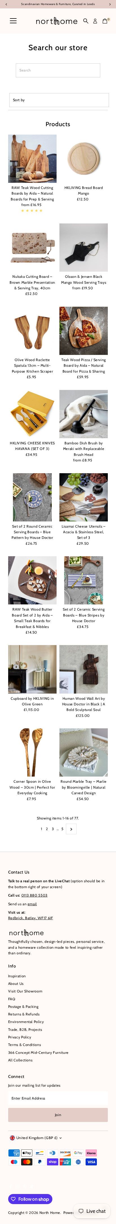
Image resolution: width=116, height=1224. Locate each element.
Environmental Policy (26, 1022)
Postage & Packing (23, 1006)
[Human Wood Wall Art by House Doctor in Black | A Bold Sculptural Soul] (83, 669)
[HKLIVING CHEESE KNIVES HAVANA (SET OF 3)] (32, 414)
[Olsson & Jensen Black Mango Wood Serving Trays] (83, 247)
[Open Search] (85, 21)
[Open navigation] (13, 21)
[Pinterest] (25, 1187)
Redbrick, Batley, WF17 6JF (30, 918)
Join (58, 1115)
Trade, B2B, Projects (25, 1029)
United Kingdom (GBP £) (37, 1138)
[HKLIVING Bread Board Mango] (83, 159)
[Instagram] (17, 1187)
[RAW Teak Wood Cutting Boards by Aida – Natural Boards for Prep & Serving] (32, 159)
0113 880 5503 (34, 895)
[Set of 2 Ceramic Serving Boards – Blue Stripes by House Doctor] (83, 580)
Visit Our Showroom (25, 991)
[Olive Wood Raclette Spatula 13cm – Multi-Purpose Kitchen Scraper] (32, 331)
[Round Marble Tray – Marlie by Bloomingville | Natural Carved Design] (83, 752)
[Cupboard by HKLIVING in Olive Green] (32, 669)
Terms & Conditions (24, 1045)
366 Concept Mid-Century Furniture (38, 1052)
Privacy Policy (19, 1037)
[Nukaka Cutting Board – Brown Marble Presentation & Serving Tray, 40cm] (32, 247)
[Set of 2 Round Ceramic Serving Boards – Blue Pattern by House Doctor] (32, 497)
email (32, 904)
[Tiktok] (32, 1187)
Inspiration (17, 976)
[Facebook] (10, 1187)
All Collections (20, 1060)
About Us (16, 983)
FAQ (11, 999)
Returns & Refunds (24, 1014)
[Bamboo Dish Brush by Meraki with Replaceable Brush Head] (83, 414)
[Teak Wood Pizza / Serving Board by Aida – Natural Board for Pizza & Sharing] (83, 331)
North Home (49, 1213)
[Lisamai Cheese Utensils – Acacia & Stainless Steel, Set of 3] (83, 497)
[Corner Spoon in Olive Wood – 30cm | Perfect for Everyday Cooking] (32, 752)
